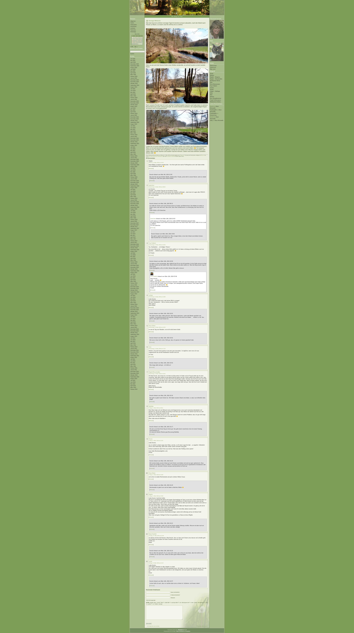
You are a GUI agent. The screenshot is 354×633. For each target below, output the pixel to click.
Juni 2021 (133, 149)
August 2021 (133, 145)
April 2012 (133, 343)
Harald (211, 89)
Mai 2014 (132, 299)
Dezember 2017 (134, 223)
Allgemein (133, 21)
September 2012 (134, 334)
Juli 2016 (132, 253)
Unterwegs (133, 31)
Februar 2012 (133, 347)
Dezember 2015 (134, 265)
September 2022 (134, 122)
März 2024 (133, 96)
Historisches (213, 115)
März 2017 (133, 239)
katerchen (151, 185)
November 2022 (134, 119)
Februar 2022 (133, 134)
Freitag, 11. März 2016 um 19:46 (156, 496)
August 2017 (133, 230)
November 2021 (134, 140)
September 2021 (134, 143)
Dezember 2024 (134, 80)
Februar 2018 (133, 219)
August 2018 (133, 209)
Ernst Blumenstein (215, 84)
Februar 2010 (133, 389)
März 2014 (133, 302)
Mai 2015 (132, 278)
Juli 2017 (132, 232)
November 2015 (134, 267)
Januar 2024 (133, 99)
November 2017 (134, 225)
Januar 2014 (133, 306)
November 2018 (134, 203)
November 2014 (134, 288)
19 (140, 40)
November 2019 (134, 182)
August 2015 (133, 272)
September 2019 (134, 186)
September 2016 (134, 249)
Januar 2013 (133, 327)
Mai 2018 (132, 214)
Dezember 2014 (134, 286)
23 (135, 42)
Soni (150, 347)
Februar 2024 (133, 97)
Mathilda (151, 406)
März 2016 (133, 260)
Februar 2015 (133, 283)
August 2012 (133, 336)
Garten (132, 23)
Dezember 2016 (134, 244)
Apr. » (136, 46)
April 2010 (133, 385)
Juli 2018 (132, 210)
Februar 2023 (133, 113)
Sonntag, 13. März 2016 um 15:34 (156, 535)
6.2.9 (182, 629)
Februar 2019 (133, 198)
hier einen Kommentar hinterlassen (155, 156)
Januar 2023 (133, 115)
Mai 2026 (132, 60)
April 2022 (133, 131)
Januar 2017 (133, 242)
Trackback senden (170, 156)
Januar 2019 (133, 200)
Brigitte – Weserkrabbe (216, 79)
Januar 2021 (133, 157)
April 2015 (133, 279)
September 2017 (134, 228)
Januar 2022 (133, 136)
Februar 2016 (133, 262)
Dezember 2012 (134, 329)
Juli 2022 (132, 126)
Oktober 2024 (134, 83)
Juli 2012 (132, 338)
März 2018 (133, 217)
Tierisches (133, 30)
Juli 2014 (132, 295)
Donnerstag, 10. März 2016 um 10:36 (157, 244)
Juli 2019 (132, 189)
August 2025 (133, 67)
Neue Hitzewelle (219, 120)
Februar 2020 (133, 177)
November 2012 (134, 331)
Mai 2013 (132, 320)
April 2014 (133, 300)
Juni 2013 (133, 318)
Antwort (151, 168)
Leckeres (132, 28)
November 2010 (134, 373)
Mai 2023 (132, 110)
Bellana (212, 75)
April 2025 (133, 73)
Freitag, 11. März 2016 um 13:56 (156, 474)
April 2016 (133, 258)
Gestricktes (133, 26)
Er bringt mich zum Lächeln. (154, 626)
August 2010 (133, 378)
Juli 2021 (132, 147)
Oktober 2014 (134, 290)
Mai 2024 (132, 92)
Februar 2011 (133, 368)
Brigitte (150, 494)
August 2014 (133, 294)
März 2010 (133, 387)
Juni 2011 (132, 361)
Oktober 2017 (134, 226)
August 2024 (133, 87)
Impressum (213, 67)
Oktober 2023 (134, 104)
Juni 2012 (133, 339)
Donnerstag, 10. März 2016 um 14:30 (157, 327)
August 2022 (133, 124)
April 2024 (133, 94)
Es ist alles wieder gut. (201, 626)
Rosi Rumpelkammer (215, 98)
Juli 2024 (132, 88)
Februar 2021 (133, 156)
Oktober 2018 (134, 205)
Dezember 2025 (134, 64)
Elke (211, 82)
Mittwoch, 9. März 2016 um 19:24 (156, 162)
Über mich (212, 69)
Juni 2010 (133, 382)
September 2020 (134, 164)
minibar (151, 295)
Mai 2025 (132, 71)
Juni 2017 (133, 233)
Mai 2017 (132, 235)
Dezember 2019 (134, 180)
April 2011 (133, 364)
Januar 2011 (133, 369)
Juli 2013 (132, 316)
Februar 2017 (133, 240)
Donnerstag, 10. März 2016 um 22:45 (157, 373)
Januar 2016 (133, 263)
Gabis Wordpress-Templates (183, 631)
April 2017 (133, 237)
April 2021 (133, 152)
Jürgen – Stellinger (215, 91)
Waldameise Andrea (215, 102)
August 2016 (133, 251)
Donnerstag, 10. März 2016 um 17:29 (157, 348)
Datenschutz (213, 65)
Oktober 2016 (134, 247)
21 (132, 42)
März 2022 (133, 133)
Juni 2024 (133, 90)
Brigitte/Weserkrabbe (154, 372)
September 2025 (134, 65)
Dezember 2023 (134, 101)
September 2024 (134, 85)
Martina (212, 96)
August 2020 (133, 166)
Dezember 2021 (134, 138)
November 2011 (134, 352)
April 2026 (133, 62)
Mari (211, 94)
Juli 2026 (132, 58)
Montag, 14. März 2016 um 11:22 (156, 563)
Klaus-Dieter (152, 325)
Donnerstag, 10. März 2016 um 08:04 (157, 186)
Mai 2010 (132, 384)
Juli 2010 (132, 380)
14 (132, 40)
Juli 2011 (132, 359)
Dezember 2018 (134, 202)
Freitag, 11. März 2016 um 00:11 (156, 407)
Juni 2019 (133, 191)
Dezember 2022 (134, 117)
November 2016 (134, 246)
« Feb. (131, 46)
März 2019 (133, 196)
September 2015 (134, 270)
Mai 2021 (132, 150)
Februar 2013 (133, 325)
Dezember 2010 (134, 371)
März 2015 (133, 281)
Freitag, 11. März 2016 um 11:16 (156, 440)
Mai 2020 (132, 172)
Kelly (211, 93)
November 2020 (134, 161)
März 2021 (133, 154)
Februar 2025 (133, 76)
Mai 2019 (132, 193)
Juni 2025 (133, 69)
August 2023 (133, 106)
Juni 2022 (133, 127)
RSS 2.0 (202, 155)
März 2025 (133, 74)
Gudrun (212, 87)
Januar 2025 (133, 78)
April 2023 (133, 111)
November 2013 (134, 309)
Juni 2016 (133, 255)
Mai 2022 (132, 129)
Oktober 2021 (134, 141)
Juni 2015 (133, 276)
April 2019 (133, 194)
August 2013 (133, 315)
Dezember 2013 (134, 308)
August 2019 (133, 187)
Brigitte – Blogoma (215, 77)
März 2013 (133, 324)
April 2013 (133, 322)
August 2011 (133, 357)
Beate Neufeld (152, 534)
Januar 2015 (133, 285)
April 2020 (133, 173)
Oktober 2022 (134, 120)
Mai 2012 (132, 341)
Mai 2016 (132, 256)
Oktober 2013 (134, 311)
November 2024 (134, 81)
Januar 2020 (133, 179)
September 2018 (134, 207)
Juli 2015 (132, 274)
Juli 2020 (132, 168)
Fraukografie (213, 110)
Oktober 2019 (134, 184)
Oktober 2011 (133, 354)
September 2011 (134, 355)
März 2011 (133, 366)
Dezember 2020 (134, 159)
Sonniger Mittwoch (154, 20)
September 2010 (134, 377)
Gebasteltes (133, 24)
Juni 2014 (133, 297)
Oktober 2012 (134, 332)
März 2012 (133, 345)
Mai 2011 (132, 362)
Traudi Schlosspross (215, 100)
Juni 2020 (133, 170)
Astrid (211, 73)
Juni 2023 (133, 108)
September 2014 (134, 292)
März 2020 (133, 175)
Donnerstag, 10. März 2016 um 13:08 (157, 296)
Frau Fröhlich (213, 86)
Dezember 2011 (134, 350)
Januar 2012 (133, 348)
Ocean (150, 439)
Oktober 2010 (134, 375)
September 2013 (134, 313)
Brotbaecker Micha (215, 80)
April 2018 (133, 216)
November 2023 (134, 103)
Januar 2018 (133, 221)
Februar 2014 (133, 304)
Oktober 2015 (134, 269)
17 (137, 40)
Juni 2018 (133, 212)
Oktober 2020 (134, 163)
